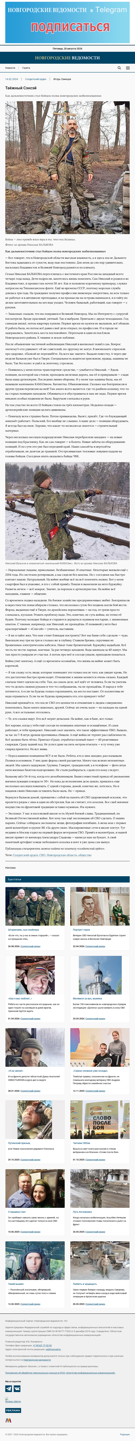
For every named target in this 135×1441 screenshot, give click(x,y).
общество (84, 855)
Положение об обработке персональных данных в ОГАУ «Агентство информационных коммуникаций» (60, 1373)
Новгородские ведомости (37, 1360)
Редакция (125, 1434)
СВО (42, 855)
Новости (10, 67)
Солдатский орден (35, 79)
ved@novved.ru (53, 1349)
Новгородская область (62, 855)
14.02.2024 (11, 79)
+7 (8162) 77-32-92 (42, 1345)
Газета (26, 67)
